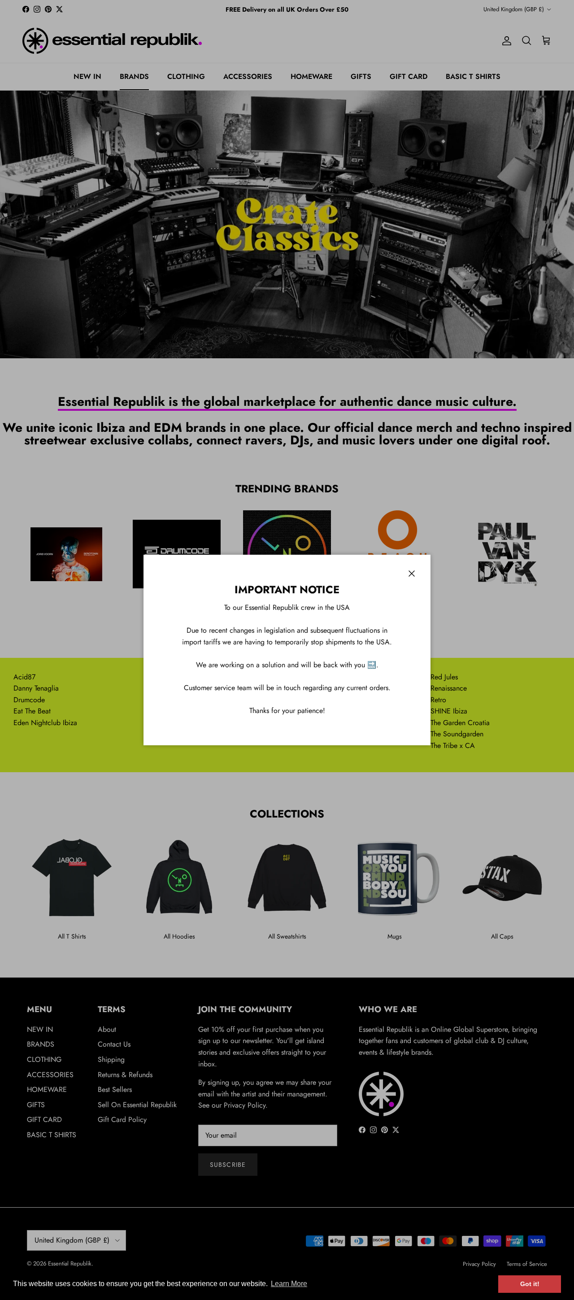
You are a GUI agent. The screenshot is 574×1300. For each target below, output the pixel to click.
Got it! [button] (529, 1283)
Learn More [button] (289, 1283)
